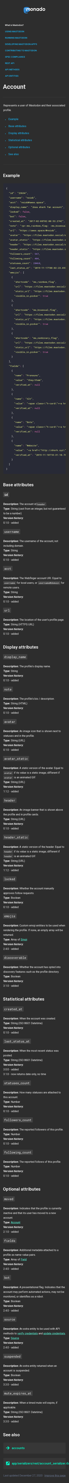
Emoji (24, 939)
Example (13, 119)
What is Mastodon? (14, 25)
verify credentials (27, 1333)
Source (15, 1338)
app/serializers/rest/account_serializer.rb (39, 1463)
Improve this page (55, 1475)
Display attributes (18, 133)
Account (15, 1222)
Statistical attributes (20, 140)
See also (13, 154)
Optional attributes (19, 147)
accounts (18, 1448)
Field (24, 1259)
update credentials (54, 1333)
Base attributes (17, 126)
